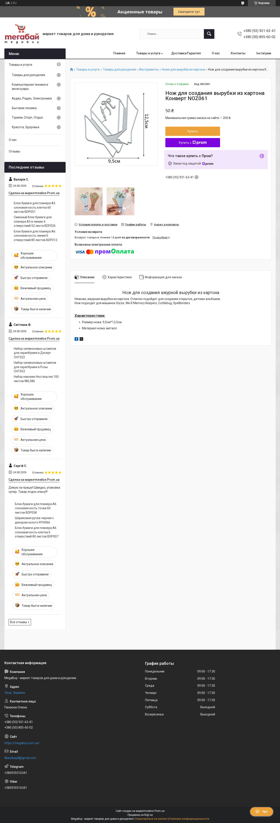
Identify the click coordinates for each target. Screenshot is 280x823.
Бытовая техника (24, 108)
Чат (265, 811)
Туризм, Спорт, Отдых (27, 117)
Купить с (185, 142)
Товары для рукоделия (119, 69)
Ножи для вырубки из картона (183, 69)
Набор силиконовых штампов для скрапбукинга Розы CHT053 (35, 367)
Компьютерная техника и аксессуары (30, 87)
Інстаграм (263, 53)
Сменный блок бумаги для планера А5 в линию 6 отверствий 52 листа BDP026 (35, 221)
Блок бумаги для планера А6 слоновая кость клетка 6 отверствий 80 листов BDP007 (36, 532)
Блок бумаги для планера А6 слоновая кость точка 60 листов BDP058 (35, 508)
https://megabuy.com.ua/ (22, 743)
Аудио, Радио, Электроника (32, 98)
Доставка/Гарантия (186, 53)
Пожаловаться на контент (151, 818)
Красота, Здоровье (25, 127)
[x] (81, 339)
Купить (193, 131)
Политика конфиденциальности (189, 818)
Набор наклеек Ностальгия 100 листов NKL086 (36, 379)
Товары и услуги (148, 53)
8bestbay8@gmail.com (20, 758)
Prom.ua (159, 810)
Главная (119, 53)
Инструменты (149, 69)
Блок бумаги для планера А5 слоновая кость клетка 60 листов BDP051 (34, 207)
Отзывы (14, 151)
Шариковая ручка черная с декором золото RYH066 (34, 520)
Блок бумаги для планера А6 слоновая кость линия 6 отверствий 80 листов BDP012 (35, 236)
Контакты (238, 53)
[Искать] (209, 34)
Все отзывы (18, 622)
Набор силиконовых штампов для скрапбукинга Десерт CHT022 (35, 353)
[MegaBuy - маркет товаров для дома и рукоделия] (21, 34)
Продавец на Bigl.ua (140, 814)
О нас (216, 53)
